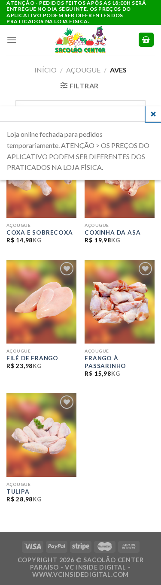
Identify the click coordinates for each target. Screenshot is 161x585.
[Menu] (11, 39)
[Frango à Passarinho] (120, 302)
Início (45, 70)
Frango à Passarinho (105, 362)
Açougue (83, 70)
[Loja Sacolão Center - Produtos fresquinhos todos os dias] (80, 40)
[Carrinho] (146, 40)
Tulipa (18, 491)
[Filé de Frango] (41, 302)
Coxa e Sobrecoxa (39, 232)
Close (153, 114)
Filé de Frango (32, 358)
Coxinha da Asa (112, 232)
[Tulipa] (41, 435)
